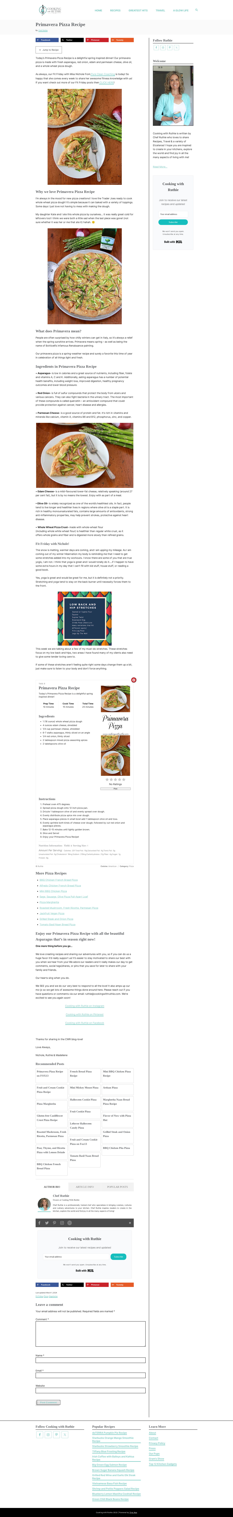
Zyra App (133, 1512)
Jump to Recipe (50, 49)
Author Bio (52, 1186)
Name (40, 1355)
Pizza (46, 1296)
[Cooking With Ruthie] (54, 10)
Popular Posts (117, 1186)
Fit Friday (39, 1296)
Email (40, 1370)
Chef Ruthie (43, 30)
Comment (42, 1319)
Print (115, 789)
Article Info (85, 1186)
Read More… (160, 166)
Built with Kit (85, 1270)
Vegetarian (53, 1296)
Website (40, 1385)
